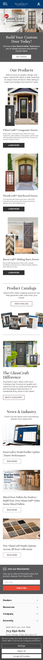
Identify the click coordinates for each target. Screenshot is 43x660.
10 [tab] (35, 29)
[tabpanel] (21, 20)
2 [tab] (8, 29)
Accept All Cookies (21, 656)
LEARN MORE (13, 145)
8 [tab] (28, 29)
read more (12, 461)
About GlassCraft (14, 397)
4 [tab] (15, 29)
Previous (4, 19)
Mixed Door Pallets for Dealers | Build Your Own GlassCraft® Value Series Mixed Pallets (21, 501)
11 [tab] (38, 29)
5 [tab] (18, 29)
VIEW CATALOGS (21, 304)
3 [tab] (11, 29)
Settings (21, 645)
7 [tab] (25, 29)
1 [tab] (4, 29)
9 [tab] (32, 29)
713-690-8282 (15, 631)
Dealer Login (39, 4)
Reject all (22, 651)
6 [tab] (21, 29)
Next (38, 19)
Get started (21, 57)
